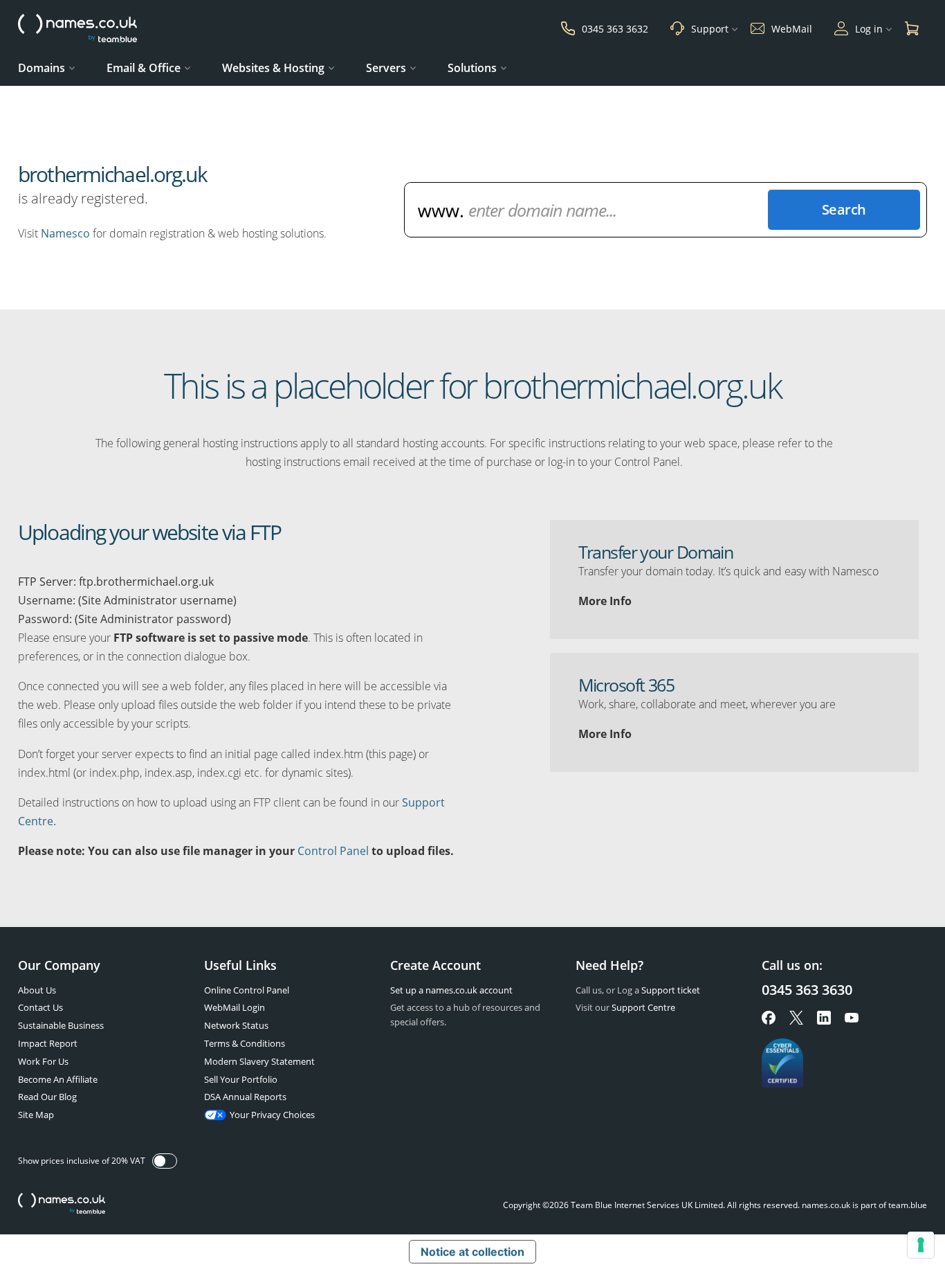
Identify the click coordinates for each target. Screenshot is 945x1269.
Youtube (852, 1018)
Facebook (769, 1018)
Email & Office (144, 67)
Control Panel (333, 850)
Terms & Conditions (244, 1043)
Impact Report (47, 1043)
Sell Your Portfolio (240, 1079)
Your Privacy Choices (272, 1114)
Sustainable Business (61, 1025)
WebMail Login (234, 1007)
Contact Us (40, 1007)
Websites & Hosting (273, 67)
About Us (37, 990)
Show (164, 1161)
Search (844, 209)
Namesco (65, 233)
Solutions (472, 67)
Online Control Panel (246, 990)
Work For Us (43, 1061)
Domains (41, 67)
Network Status (236, 1025)
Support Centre (643, 1007)
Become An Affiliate (58, 1079)
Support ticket (670, 990)
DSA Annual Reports (245, 1096)
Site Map (36, 1114)
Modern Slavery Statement (259, 1061)
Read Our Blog (47, 1096)
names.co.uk (61, 1205)
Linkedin (824, 1018)
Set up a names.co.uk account (451, 990)
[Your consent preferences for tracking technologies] (921, 1245)
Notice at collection (472, 1252)
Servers (386, 67)
